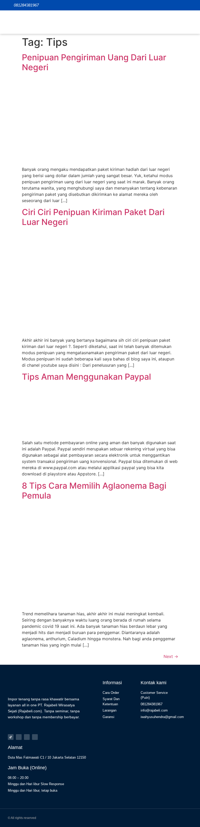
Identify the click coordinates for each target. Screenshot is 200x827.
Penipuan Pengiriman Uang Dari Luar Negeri (94, 62)
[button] (188, 22)
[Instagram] (19, 737)
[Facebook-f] (27, 737)
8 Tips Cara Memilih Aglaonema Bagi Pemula (94, 491)
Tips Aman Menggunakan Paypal (86, 377)
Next (171, 656)
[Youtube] (35, 737)
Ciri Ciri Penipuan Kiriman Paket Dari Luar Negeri (93, 217)
